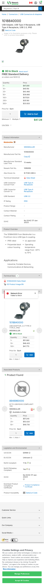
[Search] (40, 8)
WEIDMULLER (29, 147)
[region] (22, 564)
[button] (3, 3)
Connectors (13, 14)
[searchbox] (20, 8)
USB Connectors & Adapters (31, 14)
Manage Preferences (22, 574)
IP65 (25, 201)
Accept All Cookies (22, 580)
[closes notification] (35, 293)
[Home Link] (16, 3)
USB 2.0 (27, 196)
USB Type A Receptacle (28, 184)
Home (4, 14)
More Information (9, 569)
